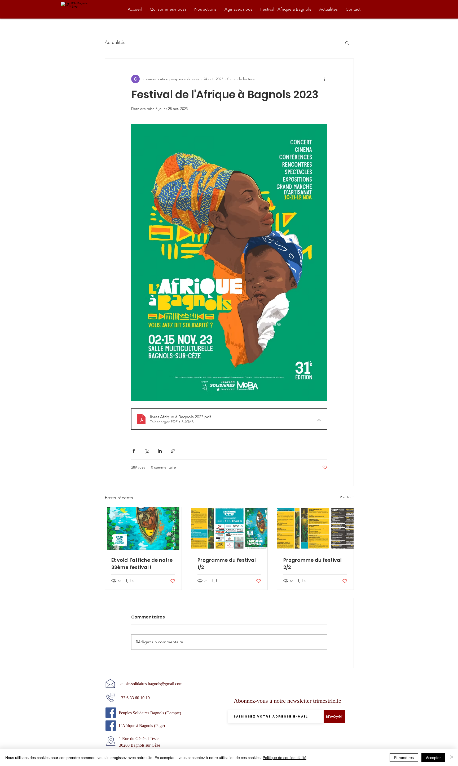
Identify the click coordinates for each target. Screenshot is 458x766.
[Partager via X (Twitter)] (146, 450)
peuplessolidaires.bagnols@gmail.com (150, 684)
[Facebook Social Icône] (110, 712)
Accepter (433, 757)
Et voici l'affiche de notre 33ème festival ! (142, 564)
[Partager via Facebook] (133, 450)
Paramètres (404, 757)
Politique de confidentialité (284, 757)
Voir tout (347, 497)
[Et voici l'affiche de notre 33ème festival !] (143, 528)
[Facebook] (110, 725)
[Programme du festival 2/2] (315, 528)
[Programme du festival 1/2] (229, 528)
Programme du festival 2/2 (312, 564)
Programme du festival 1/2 (226, 564)
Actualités (115, 42)
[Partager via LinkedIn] (159, 450)
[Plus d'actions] (324, 79)
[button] (347, 43)
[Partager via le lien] (172, 450)
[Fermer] (451, 757)
